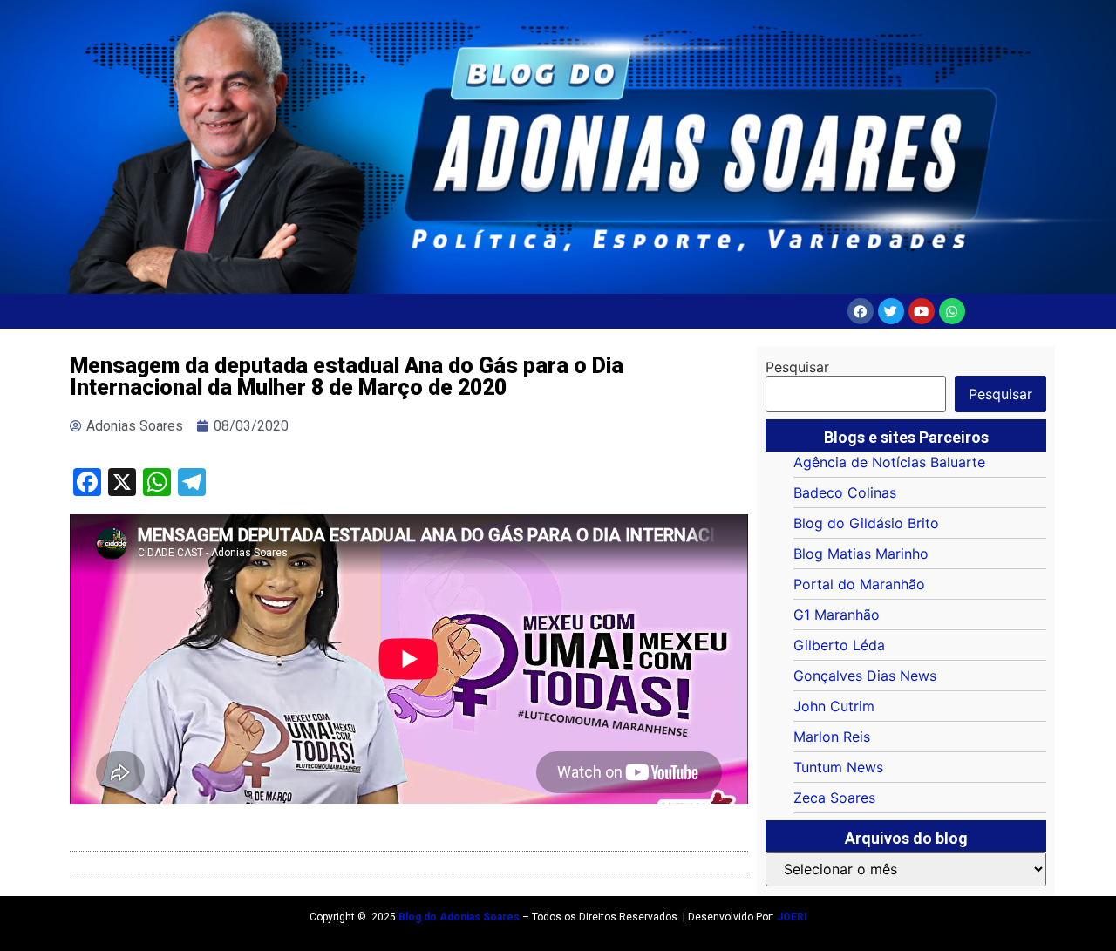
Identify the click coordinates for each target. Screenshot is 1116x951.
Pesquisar (797, 367)
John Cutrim (833, 706)
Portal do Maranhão (859, 584)
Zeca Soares (834, 797)
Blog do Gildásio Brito (866, 523)
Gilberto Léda (839, 645)
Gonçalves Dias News (864, 675)
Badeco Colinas (844, 492)
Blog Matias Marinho (861, 553)
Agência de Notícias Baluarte (889, 462)
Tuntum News (838, 767)
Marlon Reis (831, 736)
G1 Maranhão (836, 614)
